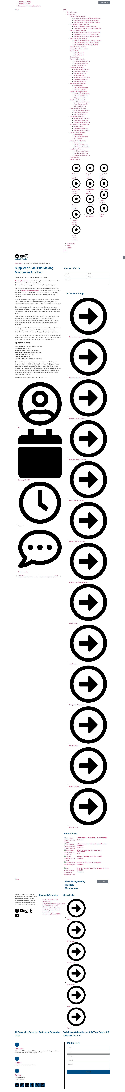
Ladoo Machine (75, 159)
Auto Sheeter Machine (81, 63)
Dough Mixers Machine (77, 132)
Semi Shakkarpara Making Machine (85, 26)
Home (16, 263)
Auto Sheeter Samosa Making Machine (86, 34)
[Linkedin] (17, 915)
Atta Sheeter (78, 143)
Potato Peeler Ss (79, 55)
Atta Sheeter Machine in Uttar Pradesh (92, 838)
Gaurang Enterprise (21, 281)
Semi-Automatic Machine (82, 61)
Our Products (71, 14)
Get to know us (72, 12)
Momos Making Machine (78, 83)
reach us (19, 1049)
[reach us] (17, 1045)
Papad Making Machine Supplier (89, 862)
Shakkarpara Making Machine (79, 24)
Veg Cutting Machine (77, 149)
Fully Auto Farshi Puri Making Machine (86, 45)
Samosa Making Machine (78, 30)
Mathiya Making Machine (78, 100)
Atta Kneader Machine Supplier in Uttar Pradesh (92, 845)
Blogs (68, 245)
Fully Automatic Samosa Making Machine (87, 36)
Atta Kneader (78, 139)
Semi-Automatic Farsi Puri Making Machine (87, 40)
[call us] (17, 1071)
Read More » (80, 839)
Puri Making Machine (77, 67)
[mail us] (17, 1059)
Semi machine (78, 134)
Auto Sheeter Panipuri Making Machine (86, 20)
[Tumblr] (31, 911)
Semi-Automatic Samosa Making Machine (87, 32)
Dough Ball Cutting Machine (79, 49)
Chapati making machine (78, 47)
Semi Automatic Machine (82, 69)
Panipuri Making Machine (78, 16)
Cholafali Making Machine (78, 92)
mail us (18, 1063)
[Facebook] (17, 911)
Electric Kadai (74, 57)
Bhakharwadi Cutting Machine (79, 124)
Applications (71, 243)
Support (69, 247)
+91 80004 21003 (20, 1077)
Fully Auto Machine (80, 65)
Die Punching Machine (77, 75)
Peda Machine (74, 157)
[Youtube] (22, 911)
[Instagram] (26, 911)
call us (18, 1075)
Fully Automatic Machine (82, 122)
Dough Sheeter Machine (78, 141)
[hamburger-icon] (64, 10)
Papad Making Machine (77, 59)
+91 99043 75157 (19, 1079)
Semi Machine (78, 85)
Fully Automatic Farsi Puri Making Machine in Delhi (93, 869)
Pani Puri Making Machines (30, 290)
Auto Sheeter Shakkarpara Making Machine (87, 28)
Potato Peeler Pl (79, 53)
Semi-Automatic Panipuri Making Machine (87, 18)
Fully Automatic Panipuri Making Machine (87, 22)
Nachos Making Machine (78, 108)
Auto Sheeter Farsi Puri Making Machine (86, 43)
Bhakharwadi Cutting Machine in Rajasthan (89, 851)
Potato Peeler (74, 51)
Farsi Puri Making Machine (78, 38)
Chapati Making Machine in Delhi (89, 856)
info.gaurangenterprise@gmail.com (25, 1065)
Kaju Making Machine (77, 116)
